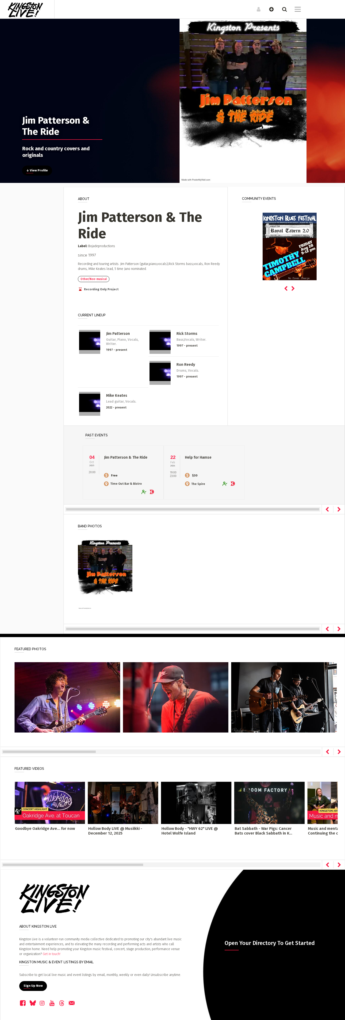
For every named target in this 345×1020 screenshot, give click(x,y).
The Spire (198, 484)
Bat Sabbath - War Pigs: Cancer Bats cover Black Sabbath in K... (263, 831)
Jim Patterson (118, 333)
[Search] (282, 9)
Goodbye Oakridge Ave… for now (45, 828)
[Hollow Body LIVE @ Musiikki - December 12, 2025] (123, 803)
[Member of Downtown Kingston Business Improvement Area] (153, 492)
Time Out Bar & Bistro (126, 483)
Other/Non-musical (93, 279)
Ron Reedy (185, 364)
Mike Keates (116, 395)
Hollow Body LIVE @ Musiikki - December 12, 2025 (115, 831)
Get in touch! (51, 954)
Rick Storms (186, 333)
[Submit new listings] (269, 9)
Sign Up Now (33, 986)
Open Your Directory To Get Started (270, 943)
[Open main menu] (295, 10)
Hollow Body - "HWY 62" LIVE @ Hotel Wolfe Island (189, 831)
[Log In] (256, 9)
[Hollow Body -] (196, 803)
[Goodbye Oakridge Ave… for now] (50, 803)
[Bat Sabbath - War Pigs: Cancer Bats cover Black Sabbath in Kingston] (269, 803)
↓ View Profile (37, 170)
